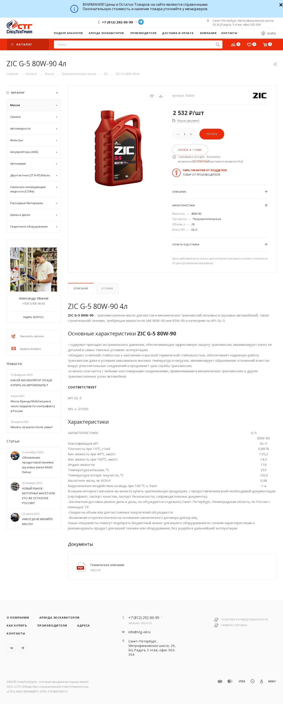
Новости (14, 363)
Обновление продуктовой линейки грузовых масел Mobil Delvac (38, 465)
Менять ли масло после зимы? (32, 427)
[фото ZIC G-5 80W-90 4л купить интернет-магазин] (120, 147)
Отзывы (107, 288)
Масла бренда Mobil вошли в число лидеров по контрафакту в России (33, 406)
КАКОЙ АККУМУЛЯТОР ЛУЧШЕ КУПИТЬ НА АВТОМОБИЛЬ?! (31, 382)
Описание (80, 288)
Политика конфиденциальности (244, 619)
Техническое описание (107, 565)
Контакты (16, 633)
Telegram (141, 22)
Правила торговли (234, 625)
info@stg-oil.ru (139, 632)
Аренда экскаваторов (59, 617)
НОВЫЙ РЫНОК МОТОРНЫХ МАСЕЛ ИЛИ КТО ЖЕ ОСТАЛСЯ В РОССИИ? (38, 495)
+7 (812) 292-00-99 (117, 22)
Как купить (17, 625)
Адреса (83, 625)
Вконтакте (11, 648)
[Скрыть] (280, 4)
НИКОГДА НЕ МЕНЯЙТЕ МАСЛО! (37, 521)
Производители (52, 625)
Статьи (13, 441)
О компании (18, 617)
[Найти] (217, 44)
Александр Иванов (33, 298)
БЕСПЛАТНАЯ (201, 161)
